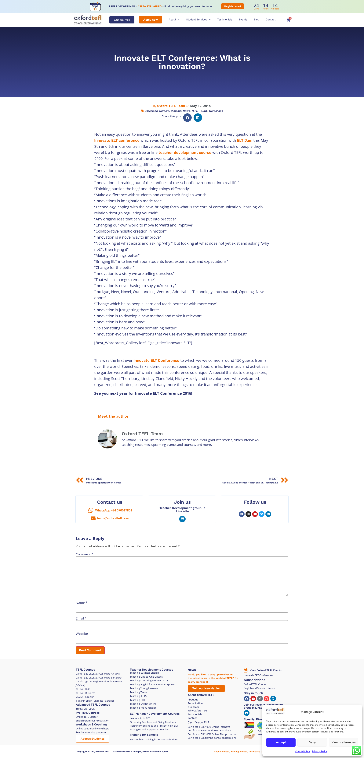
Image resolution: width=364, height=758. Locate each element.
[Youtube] (255, 514)
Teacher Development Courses (151, 669)
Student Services (196, 19)
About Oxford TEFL (201, 695)
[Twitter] (261, 514)
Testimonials (224, 19)
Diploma (176, 111)
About (172, 19)
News (186, 111)
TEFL (194, 111)
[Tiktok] (260, 698)
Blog (256, 19)
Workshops (216, 111)
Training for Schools (144, 734)
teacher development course (184, 152)
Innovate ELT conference (117, 140)
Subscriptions (254, 680)
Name (81, 602)
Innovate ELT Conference (156, 360)
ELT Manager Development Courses (155, 713)
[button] (187, 117)
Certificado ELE (198, 722)
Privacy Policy (319, 751)
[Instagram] (248, 514)
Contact (270, 19)
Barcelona (151, 111)
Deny (312, 742)
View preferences (344, 742)
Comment (84, 554)
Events (243, 19)
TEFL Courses (85, 669)
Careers (164, 111)
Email (81, 618)
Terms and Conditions (260, 751)
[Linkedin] (182, 519)
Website (82, 633)
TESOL (203, 111)
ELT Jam (244, 140)
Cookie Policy (302, 751)
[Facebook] (242, 514)
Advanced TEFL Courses (93, 704)
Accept (281, 742)
